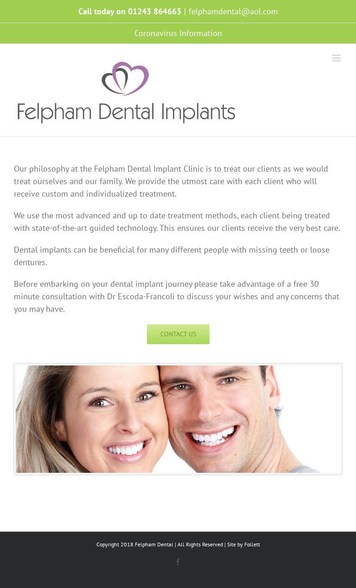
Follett (252, 544)
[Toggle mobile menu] (337, 58)
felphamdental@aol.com (233, 11)
